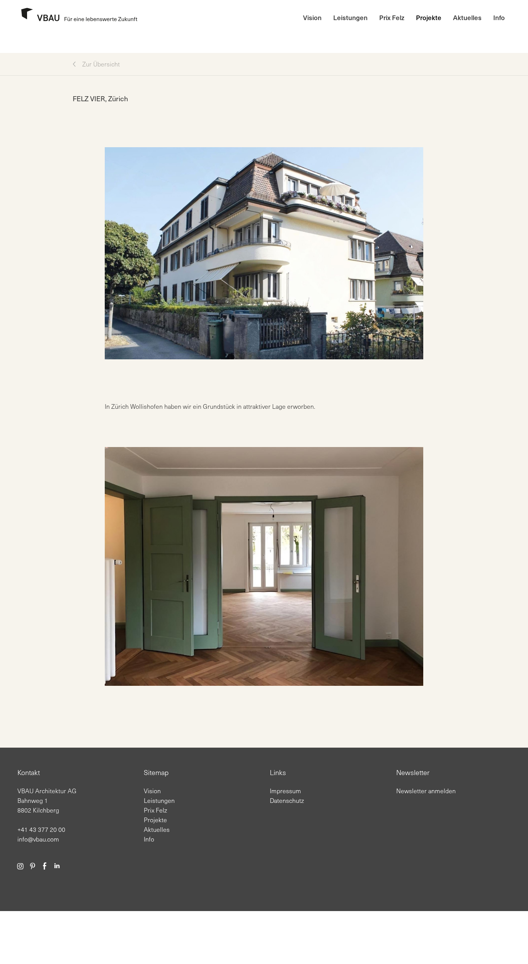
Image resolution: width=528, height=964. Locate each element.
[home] (76, 18)
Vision (312, 17)
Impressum (285, 791)
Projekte (428, 17)
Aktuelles (467, 17)
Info (499, 17)
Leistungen (350, 17)
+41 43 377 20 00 (41, 829)
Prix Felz (391, 17)
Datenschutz (287, 800)
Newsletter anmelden (426, 791)
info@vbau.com (38, 839)
